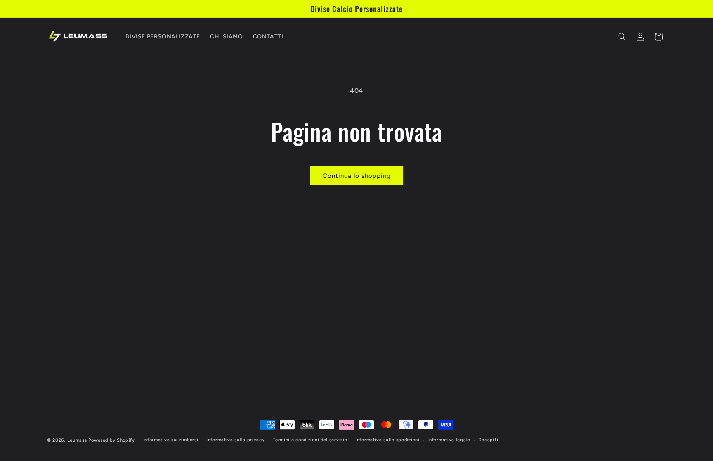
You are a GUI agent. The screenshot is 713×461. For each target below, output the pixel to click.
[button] (622, 37)
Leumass (77, 440)
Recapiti (488, 439)
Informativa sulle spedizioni (387, 439)
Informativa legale (448, 439)
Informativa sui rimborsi (170, 439)
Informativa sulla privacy (235, 439)
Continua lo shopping (357, 176)
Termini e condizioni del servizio (310, 439)
